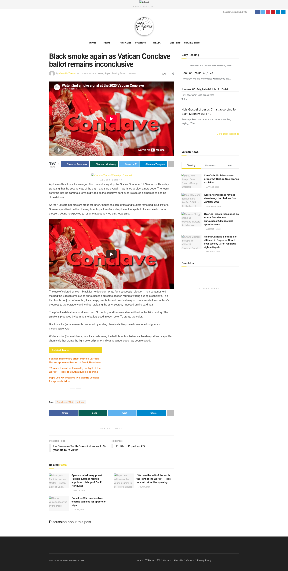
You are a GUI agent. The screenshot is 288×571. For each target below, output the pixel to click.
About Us (178, 560)
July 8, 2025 (78, 509)
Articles (125, 42)
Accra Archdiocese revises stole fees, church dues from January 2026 (220, 198)
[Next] (78, 390)
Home (92, 42)
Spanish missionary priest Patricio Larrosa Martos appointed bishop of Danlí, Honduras (75, 360)
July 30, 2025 (144, 486)
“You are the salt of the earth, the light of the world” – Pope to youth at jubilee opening (74, 370)
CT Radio (149, 560)
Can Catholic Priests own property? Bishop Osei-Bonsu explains (221, 179)
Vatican (80, 401)
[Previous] (72, 390)
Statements (192, 42)
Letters (175, 42)
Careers (190, 560)
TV (158, 560)
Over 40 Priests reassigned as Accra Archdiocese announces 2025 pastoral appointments (221, 219)
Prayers (140, 42)
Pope (107, 73)
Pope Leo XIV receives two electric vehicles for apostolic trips (89, 501)
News (107, 42)
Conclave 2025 (65, 401)
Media (156, 42)
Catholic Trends (67, 73)
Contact (167, 560)
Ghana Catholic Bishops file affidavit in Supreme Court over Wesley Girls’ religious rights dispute (220, 242)
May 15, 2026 (79, 490)
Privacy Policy (204, 560)
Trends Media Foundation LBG (70, 560)
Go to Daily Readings (228, 133)
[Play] (111, 254)
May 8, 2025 (88, 73)
